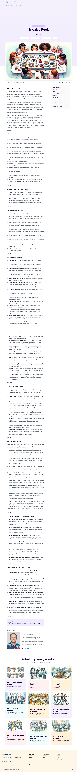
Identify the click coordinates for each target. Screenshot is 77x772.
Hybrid (54, 37)
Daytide (73, 769)
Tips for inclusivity (56, 104)
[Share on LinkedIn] (64, 82)
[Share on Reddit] (67, 82)
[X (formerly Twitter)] (4, 761)
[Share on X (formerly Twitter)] (62, 82)
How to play (55, 97)
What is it (54, 89)
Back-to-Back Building (12, 709)
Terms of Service (61, 759)
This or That (46, 757)
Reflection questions (57, 106)
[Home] (6, 5)
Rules (53, 91)
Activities (11, 5)
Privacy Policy (60, 757)
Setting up (54, 95)
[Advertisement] (38, 13)
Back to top (9, 130)
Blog (30, 764)
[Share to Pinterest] (69, 82)
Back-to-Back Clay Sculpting (37, 710)
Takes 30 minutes (25, 37)
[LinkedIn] (6, 761)
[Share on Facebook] (60, 82)
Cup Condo (34, 684)
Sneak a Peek (18, 5)
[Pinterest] (8, 761)
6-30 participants (46, 37)
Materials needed (56, 93)
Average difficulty (36, 37)
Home (30, 757)
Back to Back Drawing (57, 737)
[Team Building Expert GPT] (2, 761)
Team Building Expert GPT (36, 623)
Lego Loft (56, 684)
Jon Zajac (10, 82)
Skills (53, 101)
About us (31, 759)
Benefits (54, 99)
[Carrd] (11, 761)
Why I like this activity (57, 102)
